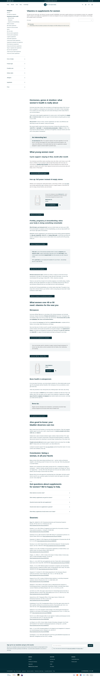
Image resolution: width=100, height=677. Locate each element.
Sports (8, 29)
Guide (51, 664)
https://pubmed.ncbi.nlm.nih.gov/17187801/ (52, 536)
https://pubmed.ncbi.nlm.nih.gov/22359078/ (39, 600)
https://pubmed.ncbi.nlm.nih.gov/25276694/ (39, 531)
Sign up (90, 645)
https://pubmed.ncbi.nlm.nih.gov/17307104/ (48, 569)
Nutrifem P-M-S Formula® (42, 164)
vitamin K (47, 395)
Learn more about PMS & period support (39, 173)
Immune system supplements (12, 34)
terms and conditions (71, 648)
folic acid (33, 235)
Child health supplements (11, 38)
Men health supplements (11, 25)
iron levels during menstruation (51, 127)
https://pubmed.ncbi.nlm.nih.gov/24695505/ (46, 541)
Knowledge (26, 4)
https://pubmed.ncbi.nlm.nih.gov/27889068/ (42, 612)
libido (60, 127)
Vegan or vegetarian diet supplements (14, 47)
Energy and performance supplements (14, 45)
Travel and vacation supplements (13, 53)
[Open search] (83, 5)
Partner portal (74, 661)
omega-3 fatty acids (53, 235)
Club (17, 4)
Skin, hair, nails (9, 31)
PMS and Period (11, 18)
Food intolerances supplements (13, 44)
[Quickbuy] (60, 205)
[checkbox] (52, 648)
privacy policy (80, 648)
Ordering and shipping (32, 661)
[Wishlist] (89, 5)
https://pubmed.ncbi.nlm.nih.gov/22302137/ (39, 551)
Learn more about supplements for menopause (40, 337)
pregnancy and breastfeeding (13, 21)
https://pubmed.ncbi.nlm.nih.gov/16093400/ (39, 619)
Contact (29, 659)
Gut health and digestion (11, 14)
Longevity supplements (11, 36)
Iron (42, 185)
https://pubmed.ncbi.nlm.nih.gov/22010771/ (39, 525)
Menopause (10, 19)
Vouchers (51, 661)
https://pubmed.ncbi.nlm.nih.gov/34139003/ (55, 545)
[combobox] (86, 20)
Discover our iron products (36, 214)
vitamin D (40, 395)
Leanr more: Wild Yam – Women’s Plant (38, 356)
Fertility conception (10, 23)
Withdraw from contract (33, 666)
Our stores (52, 666)
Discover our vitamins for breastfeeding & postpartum (41, 296)
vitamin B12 (38, 235)
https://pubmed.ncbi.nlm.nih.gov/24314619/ (39, 575)
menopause (41, 322)
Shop (8, 4)
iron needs (67, 183)
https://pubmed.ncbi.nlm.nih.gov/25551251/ (39, 558)
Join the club (52, 659)
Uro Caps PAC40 (49, 446)
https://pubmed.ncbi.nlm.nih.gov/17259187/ (60, 562)
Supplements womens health (12, 16)
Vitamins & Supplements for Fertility (38, 244)
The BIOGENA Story (75, 659)
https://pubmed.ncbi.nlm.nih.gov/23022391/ (49, 606)
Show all (8, 12)
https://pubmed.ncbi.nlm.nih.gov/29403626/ (39, 581)
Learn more (48, 370)
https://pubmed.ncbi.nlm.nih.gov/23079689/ (39, 631)
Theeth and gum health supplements (14, 51)
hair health (39, 127)
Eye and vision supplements (12, 49)
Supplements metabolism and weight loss (15, 42)
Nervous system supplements (12, 32)
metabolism (34, 319)
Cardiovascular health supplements (13, 40)
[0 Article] (92, 5)
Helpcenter (30, 664)
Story (21, 4)
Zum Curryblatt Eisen (51, 204)
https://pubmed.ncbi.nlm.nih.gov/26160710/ (39, 625)
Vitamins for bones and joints (12, 27)
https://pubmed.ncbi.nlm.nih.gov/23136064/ (39, 594)
